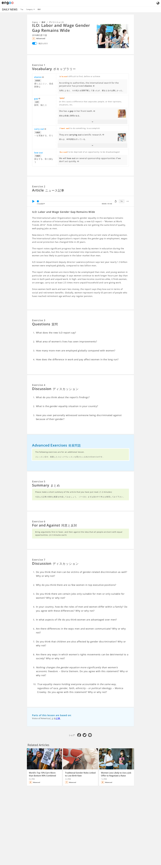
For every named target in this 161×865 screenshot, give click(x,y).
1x (122, 201)
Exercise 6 (38, 521)
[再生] (33, 201)
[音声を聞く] (43, 77)
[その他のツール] (127, 201)
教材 (39, 9)
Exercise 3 (38, 320)
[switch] (34, 43)
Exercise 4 (38, 385)
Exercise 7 (38, 559)
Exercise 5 (38, 481)
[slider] (38, 201)
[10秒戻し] (115, 201)
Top (22, 9)
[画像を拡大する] (113, 36)
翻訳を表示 (43, 43)
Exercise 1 (38, 65)
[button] (93, 122)
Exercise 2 (38, 186)
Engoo (35, 22)
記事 (58, 718)
